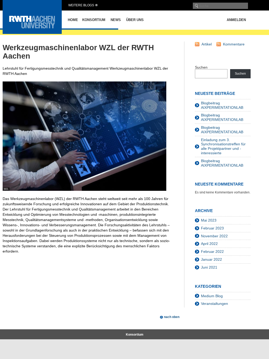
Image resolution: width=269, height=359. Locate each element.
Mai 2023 (208, 220)
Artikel (206, 44)
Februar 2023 (212, 228)
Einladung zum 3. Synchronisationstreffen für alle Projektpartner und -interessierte (223, 146)
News (116, 20)
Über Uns (135, 20)
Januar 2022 (211, 259)
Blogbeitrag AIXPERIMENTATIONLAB (222, 105)
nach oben (171, 317)
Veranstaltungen (214, 303)
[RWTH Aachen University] (32, 32)
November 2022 (214, 236)
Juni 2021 (209, 267)
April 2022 (209, 244)
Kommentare (234, 44)
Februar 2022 (212, 251)
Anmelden (236, 20)
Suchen (201, 67)
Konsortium (93, 20)
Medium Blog (212, 296)
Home (73, 20)
